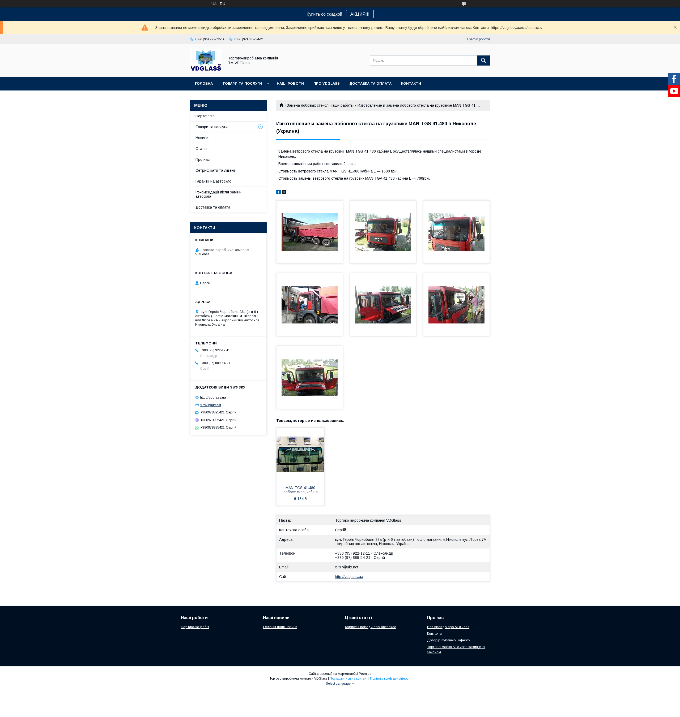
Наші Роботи (290, 83)
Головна (204, 83)
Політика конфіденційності (390, 678)
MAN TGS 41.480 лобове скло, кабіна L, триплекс (300, 490)
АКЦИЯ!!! (359, 14)
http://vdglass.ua (349, 577)
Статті (201, 148)
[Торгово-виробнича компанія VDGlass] (206, 70)
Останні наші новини (280, 627)
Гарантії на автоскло (213, 181)
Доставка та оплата (370, 83)
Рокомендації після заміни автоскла (218, 194)
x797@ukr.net (346, 567)
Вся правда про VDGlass (448, 627)
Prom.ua (365, 674)
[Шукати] (483, 60)
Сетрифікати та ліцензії (216, 170)
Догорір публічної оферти (448, 640)
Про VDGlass (326, 83)
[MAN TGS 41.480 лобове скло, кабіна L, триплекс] (300, 454)
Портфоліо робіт (195, 627)
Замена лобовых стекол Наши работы (320, 105)
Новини (202, 138)
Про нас (203, 159)
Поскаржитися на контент (349, 678)
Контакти (411, 83)
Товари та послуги (242, 83)
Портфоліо (205, 116)
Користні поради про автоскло (370, 627)
